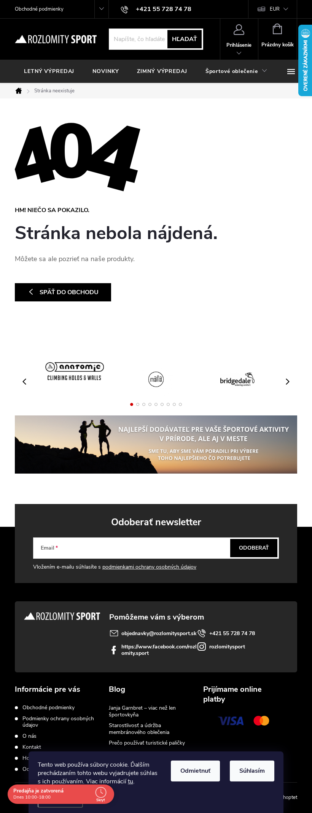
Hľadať (184, 39)
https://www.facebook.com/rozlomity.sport (159, 650)
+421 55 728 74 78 (232, 633)
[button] (131, 404)
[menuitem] (49, 71)
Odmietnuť (195, 771)
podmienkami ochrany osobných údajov (149, 567)
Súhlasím (252, 771)
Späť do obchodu (69, 292)
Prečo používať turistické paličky (147, 742)
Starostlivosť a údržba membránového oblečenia (139, 729)
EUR (275, 9)
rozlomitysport (227, 646)
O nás (29, 736)
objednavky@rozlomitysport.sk (159, 633)
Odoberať (254, 548)
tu (130, 781)
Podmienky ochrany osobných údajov (58, 722)
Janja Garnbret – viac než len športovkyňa (142, 711)
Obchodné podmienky (39, 9)
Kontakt (31, 747)
